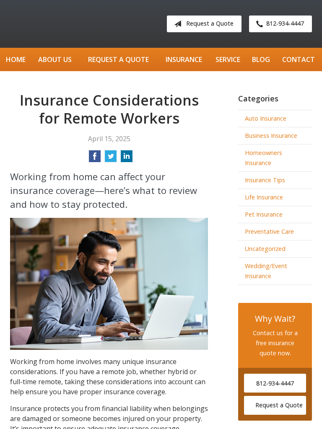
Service (228, 59)
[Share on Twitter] (111, 158)
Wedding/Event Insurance (266, 271)
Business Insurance (271, 136)
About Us (55, 59)
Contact (298, 59)
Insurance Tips (265, 180)
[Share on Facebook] (95, 158)
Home (16, 59)
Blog (261, 59)
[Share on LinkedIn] (126, 158)
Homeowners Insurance (263, 158)
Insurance (184, 59)
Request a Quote (210, 23)
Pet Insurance (264, 214)
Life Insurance (264, 197)
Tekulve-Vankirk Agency (79, 24)
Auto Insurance (265, 118)
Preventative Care (269, 231)
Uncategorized (265, 249)
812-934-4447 (285, 23)
